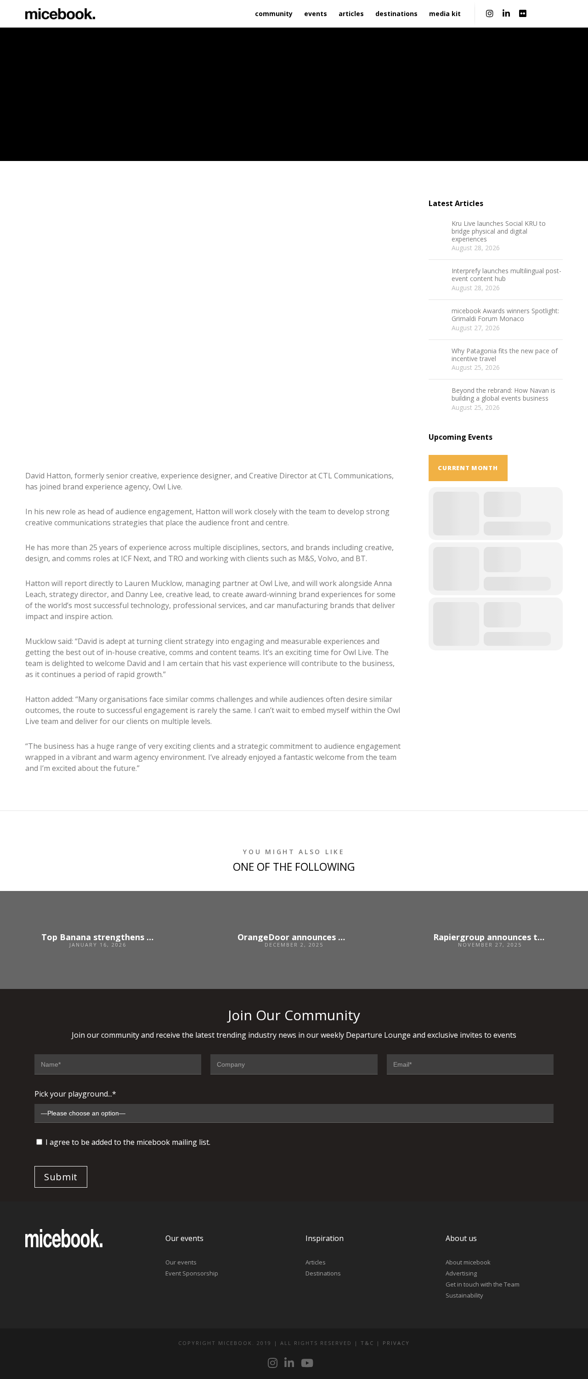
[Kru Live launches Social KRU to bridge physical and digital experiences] (438, 229)
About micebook (468, 1262)
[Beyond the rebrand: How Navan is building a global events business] (438, 396)
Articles (315, 1262)
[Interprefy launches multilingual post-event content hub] (438, 276)
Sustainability (464, 1295)
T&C (367, 1342)
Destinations (323, 1273)
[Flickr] (522, 14)
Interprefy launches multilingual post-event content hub (506, 275)
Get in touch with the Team (483, 1284)
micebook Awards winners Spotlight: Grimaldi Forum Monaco (505, 315)
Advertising (461, 1273)
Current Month (468, 468)
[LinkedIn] (506, 14)
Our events (181, 1262)
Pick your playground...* (75, 1094)
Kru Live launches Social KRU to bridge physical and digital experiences (499, 231)
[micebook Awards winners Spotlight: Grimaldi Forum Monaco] (438, 316)
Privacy (396, 1342)
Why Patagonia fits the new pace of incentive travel (505, 355)
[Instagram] (489, 14)
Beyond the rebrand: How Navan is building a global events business (503, 394)
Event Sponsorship (191, 1273)
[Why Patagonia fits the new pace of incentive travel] (438, 356)
